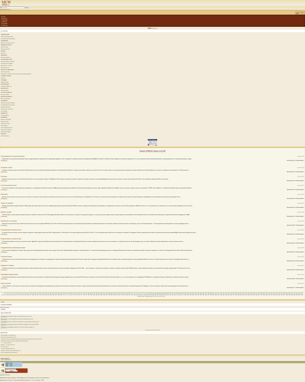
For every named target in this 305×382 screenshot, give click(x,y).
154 (23, 294)
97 (182, 293)
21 (37, 293)
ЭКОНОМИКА (4, 40)
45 (83, 293)
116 (228, 293)
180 (89, 294)
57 (106, 293)
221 (193, 294)
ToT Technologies (36, 380)
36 (65, 293)
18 (31, 293)
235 (229, 294)
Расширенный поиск (5, 9)
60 (111, 293)
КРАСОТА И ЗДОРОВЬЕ (7, 69)
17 (29, 293)
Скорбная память (5, 82)
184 (99, 294)
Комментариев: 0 (300, 160)
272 (156, 296)
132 (269, 293)
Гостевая (4, 23)
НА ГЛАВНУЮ (4, 31)
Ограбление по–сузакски (9, 221)
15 (25, 293)
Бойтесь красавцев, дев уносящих (8, 352)
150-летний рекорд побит (6, 127)
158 (33, 294)
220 (190, 294)
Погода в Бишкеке (4, 307)
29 (52, 293)
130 (263, 293)
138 (284, 293)
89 (167, 293)
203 (147, 294)
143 (297, 293)
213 (173, 294)
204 (150, 294)
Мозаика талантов (5, 67)
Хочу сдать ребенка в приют (7, 348)
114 (223, 293)
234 (226, 294)
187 (107, 294)
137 (281, 293)
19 (33, 293)
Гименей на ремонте (5, 49)
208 (160, 294)
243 (249, 294)
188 (109, 294)
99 (186, 293)
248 (262, 294)
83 (155, 293)
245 (254, 294)
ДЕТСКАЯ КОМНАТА (6, 96)
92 (172, 293)
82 (153, 293)
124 (248, 293)
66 (123, 293)
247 (259, 294)
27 (48, 293)
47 (86, 293)
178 (84, 294)
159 (35, 294)
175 (76, 294)
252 (272, 294)
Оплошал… (4, 176)
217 (183, 294)
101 (191, 293)
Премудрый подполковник (9, 274)
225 (203, 294)
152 (18, 294)
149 (10, 294)
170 (63, 294)
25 (45, 293)
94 (176, 293)
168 (58, 294)
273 (159, 296)
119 (236, 293)
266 (141, 296)
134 (274, 293)
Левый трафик (4, 125)
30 (54, 293)
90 (168, 293)
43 (79, 293)
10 (16, 293)
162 (43, 294)
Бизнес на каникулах (5, 98)
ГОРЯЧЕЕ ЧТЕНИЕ (6, 76)
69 (128, 293)
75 (140, 293)
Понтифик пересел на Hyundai (8, 104)
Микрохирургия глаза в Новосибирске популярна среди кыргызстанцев (17, 319)
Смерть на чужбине (7, 203)
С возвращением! (5, 115)
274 (161, 296)
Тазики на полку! (4, 47)
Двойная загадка (6, 212)
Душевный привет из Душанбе (8, 61)
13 (22, 293)
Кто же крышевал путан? (9, 185)
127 (256, 293)
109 (211, 293)
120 (238, 293)
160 (38, 294)
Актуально (3, 78)
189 (112, 294)
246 (257, 294)
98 (184, 293)
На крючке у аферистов (6, 86)
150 (13, 294)
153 (20, 294)
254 (277, 294)
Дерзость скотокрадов (6, 119)
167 (56, 294)
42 (77, 293)
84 (157, 293)
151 (15, 294)
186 (104, 294)
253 (274, 294)
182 (94, 294)
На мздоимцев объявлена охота (11, 230)
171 (66, 294)
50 (92, 293)
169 (61, 294)
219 (188, 294)
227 (208, 294)
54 (100, 293)
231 (218, 294)
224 (201, 294)
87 (163, 293)
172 (68, 294)
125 (251, 293)
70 (130, 293)
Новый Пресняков (5, 136)
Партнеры (5, 20)
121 (241, 293)
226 (206, 294)
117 (231, 293)
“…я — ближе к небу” (5, 342)
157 (30, 294)
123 (246, 293)
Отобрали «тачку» (6, 167)
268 (146, 296)
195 (127, 294)
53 (98, 293)
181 (91, 294)
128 (258, 293)
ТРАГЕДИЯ (4, 80)
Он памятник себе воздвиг (7, 63)
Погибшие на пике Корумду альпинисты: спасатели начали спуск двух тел (17, 327)
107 (206, 293)
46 (85, 293)
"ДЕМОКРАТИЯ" (5, 34)
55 (102, 293)
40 (73, 293)
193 (122, 294)
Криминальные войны (6, 131)
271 (154, 296)
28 (50, 293)
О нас (3, 16)
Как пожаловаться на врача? (7, 335)
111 (216, 293)
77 (144, 293)
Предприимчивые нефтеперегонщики (13, 247)
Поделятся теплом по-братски (8, 42)
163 (46, 294)
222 (196, 294)
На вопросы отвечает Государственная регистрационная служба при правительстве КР (21, 339)
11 (18, 293)
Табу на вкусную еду (5, 71)
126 (253, 293)
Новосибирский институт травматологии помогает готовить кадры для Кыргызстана (20, 321)
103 (196, 293)
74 (138, 293)
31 (56, 293)
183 (96, 294)
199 (137, 294)
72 (134, 293)
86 (161, 293)
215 (178, 294)
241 (244, 294)
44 (81, 293)
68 (126, 293)
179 (86, 294)
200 (140, 294)
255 (279, 294)
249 (264, 294)
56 (104, 293)
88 (165, 293)
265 (138, 296)
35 (64, 293)
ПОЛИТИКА (4, 55)
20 (35, 293)
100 (188, 293)
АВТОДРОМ (4, 100)
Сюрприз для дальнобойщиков (8, 102)
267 (144, 296)
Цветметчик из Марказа (6, 129)
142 (294, 293)
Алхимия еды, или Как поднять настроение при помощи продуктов (16, 73)
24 (43, 293)
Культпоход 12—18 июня (6, 65)
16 (27, 293)
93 (174, 293)
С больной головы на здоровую (8, 38)
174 (74, 294)
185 (102, 294)
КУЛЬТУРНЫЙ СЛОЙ (6, 59)
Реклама (4, 18)
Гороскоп (4, 25)
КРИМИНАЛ (4, 117)
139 (286, 293)
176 (79, 294)
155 (25, 294)
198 (135, 294)
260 (292, 294)
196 (129, 294)
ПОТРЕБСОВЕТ (5, 84)
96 (180, 293)
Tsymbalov (10, 380)
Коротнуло (4, 194)
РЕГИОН (3, 51)
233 (223, 294)
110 (213, 293)
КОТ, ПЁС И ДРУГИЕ (6, 92)
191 (117, 294)
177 (81, 294)
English (2, 302)
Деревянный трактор (5, 107)
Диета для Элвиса (5, 94)
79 (147, 293)
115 (226, 293)
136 (279, 293)
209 (163, 294)
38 (69, 293)
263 (300, 294)
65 (121, 293)
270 (151, 296)
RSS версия (154, 28)
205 (152, 294)
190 (114, 294)
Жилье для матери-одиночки (7, 337)
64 (119, 293)
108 (208, 293)
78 (146, 293)
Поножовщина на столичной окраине (13, 156)
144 (299, 293)
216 (180, 294)
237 (234, 294)
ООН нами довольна (5, 57)
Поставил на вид (6, 256)
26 (46, 293)
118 (233, 293)
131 (266, 293)
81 (151, 293)
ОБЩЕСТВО (4, 113)
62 (115, 293)
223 (198, 294)
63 (117, 293)
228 (211, 294)
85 (159, 293)
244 (251, 294)
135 (276, 293)
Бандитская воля (4, 121)
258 (287, 294)
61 (113, 293)
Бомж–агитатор (6, 283)
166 (53, 294)
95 (178, 293)
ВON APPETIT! (5, 88)
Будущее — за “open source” (7, 344)
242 (246, 294)
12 (20, 293)
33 (60, 293)
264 (302, 294)
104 (198, 293)
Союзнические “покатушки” (7, 109)
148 (7, 294)
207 (157, 294)
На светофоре (4, 111)
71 (132, 293)
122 (243, 293)
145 (302, 293)
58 (107, 293)
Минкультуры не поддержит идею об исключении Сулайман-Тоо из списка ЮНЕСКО (20, 324)
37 (67, 293)
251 (269, 294)
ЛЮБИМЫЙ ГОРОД (6, 45)
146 (2, 294)
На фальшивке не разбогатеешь (11, 238)
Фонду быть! (3, 53)
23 (41, 293)
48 (88, 293)
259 (290, 294)
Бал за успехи (4, 346)
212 (170, 294)
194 (124, 294)
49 (90, 293)
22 (39, 293)
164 (48, 294)
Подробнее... (4, 160)
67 (125, 293)
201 (142, 294)
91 (170, 293)
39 (71, 293)
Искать (26, 7)
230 (216, 294)
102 (193, 293)
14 (24, 293)
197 (132, 294)
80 (149, 293)
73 (136, 293)
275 (164, 296)
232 (221, 294)
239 (239, 294)
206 (155, 294)
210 (165, 294)
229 (213, 294)
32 (58, 293)
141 (291, 293)
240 (241, 294)
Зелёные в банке (4, 90)
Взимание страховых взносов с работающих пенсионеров (14, 341)
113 (221, 293)
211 (168, 294)
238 (236, 294)
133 (271, 293)
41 (75, 293)
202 (145, 294)
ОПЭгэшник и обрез (5, 123)
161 (41, 294)
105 (201, 293)
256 (282, 294)
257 (284, 294)
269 (149, 296)
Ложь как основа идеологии (7, 36)
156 (28, 294)
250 (267, 294)
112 (218, 293)
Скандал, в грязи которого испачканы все (10, 350)
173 (71, 294)
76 (142, 293)
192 (119, 294)
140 (289, 293)
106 (203, 293)
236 (231, 294)
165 (51, 294)
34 (62, 293)
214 (175, 294)
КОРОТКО (3, 133)
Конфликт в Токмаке (7, 265)
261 (295, 294)
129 (261, 293)
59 (109, 293)
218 (185, 294)
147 (5, 294)
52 (96, 293)
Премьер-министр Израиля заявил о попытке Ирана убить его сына (16, 316)
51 (94, 293)
